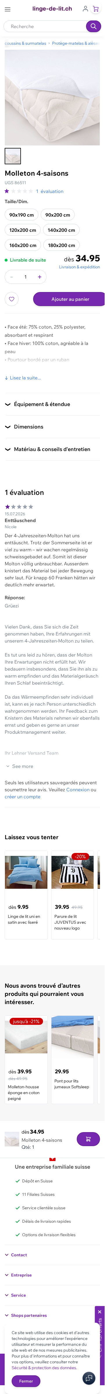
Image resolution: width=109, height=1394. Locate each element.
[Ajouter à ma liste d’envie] (12, 299)
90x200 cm (57, 215)
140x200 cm (61, 230)
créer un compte (22, 796)
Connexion (78, 789)
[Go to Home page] (52, 9)
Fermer (26, 1381)
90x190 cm (21, 215)
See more (22, 766)
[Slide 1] (13, 156)
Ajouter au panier (70, 299)
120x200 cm (22, 230)
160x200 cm (22, 245)
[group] (19, 191)
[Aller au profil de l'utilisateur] (85, 8)
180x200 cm (61, 245)
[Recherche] (93, 26)
